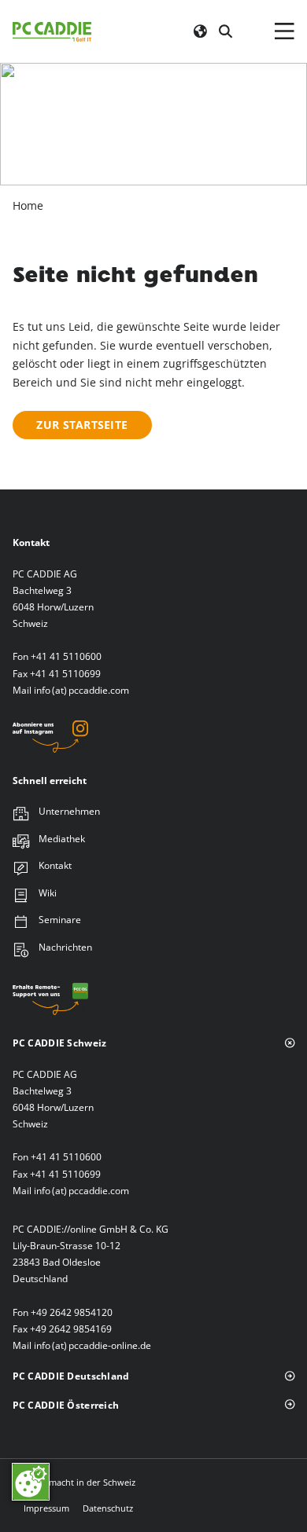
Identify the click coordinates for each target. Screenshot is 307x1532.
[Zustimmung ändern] (31, 1482)
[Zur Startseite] (52, 31)
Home (28, 205)
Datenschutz (108, 1508)
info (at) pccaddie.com (81, 690)
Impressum (46, 1508)
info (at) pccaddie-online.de (92, 1345)
